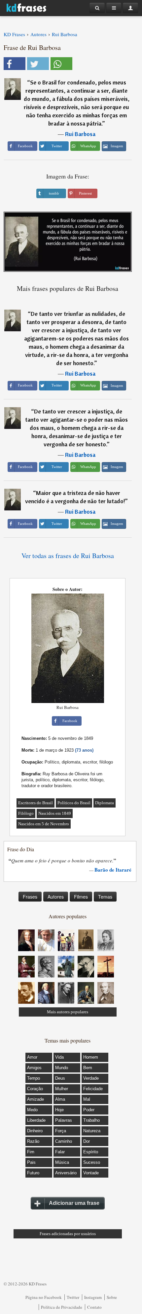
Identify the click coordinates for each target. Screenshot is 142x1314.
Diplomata (104, 802)
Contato (94, 1307)
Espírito (90, 1151)
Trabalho (91, 1120)
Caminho (63, 1141)
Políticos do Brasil (73, 802)
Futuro (33, 1172)
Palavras (63, 1120)
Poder (88, 1109)
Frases (30, 896)
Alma (60, 1099)
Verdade (91, 1078)
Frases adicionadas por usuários (68, 1233)
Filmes (81, 896)
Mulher (61, 1088)
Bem (87, 1067)
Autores (56, 896)
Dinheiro (35, 1130)
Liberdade (36, 1120)
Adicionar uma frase (74, 1203)
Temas (105, 896)
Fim (30, 1151)
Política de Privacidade (61, 1307)
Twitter (73, 1297)
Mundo (61, 1067)
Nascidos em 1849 (54, 813)
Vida (59, 1057)
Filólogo (26, 813)
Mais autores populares (67, 1011)
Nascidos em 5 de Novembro (43, 823)
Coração (35, 1088)
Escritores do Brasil (35, 802)
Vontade (91, 1172)
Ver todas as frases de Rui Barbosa (67, 555)
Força (60, 1130)
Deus (60, 1078)
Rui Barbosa (80, 134)
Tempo (33, 1078)
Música (62, 1162)
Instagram (93, 1297)
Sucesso (91, 1162)
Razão (33, 1141)
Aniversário (66, 1172)
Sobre (112, 1297)
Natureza (91, 1130)
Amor (32, 1057)
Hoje (59, 1109)
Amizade (35, 1099)
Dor (86, 1141)
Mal (86, 1099)
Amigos (34, 1067)
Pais (31, 1162)
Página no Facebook (43, 1297)
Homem (90, 1057)
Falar (60, 1151)
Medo (32, 1109)
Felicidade (93, 1088)
